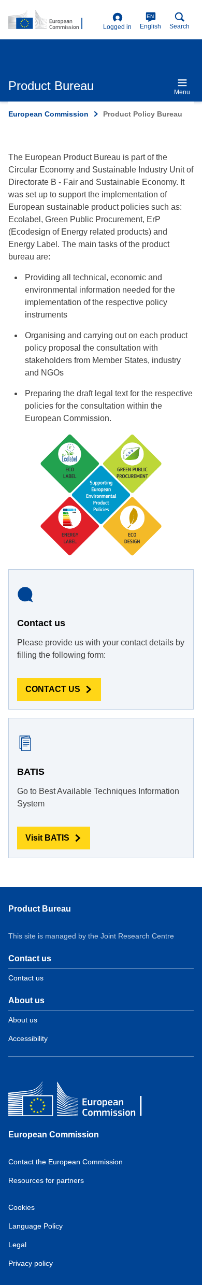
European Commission (48, 114)
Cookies (21, 1207)
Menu (182, 92)
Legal (17, 1244)
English (150, 21)
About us (22, 1020)
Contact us (26, 978)
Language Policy (35, 1226)
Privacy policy (30, 1263)
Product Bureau (39, 908)
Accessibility (28, 1038)
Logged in (117, 27)
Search (179, 26)
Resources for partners (46, 1180)
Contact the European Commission (65, 1162)
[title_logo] (53, 20)
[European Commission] (83, 1101)
